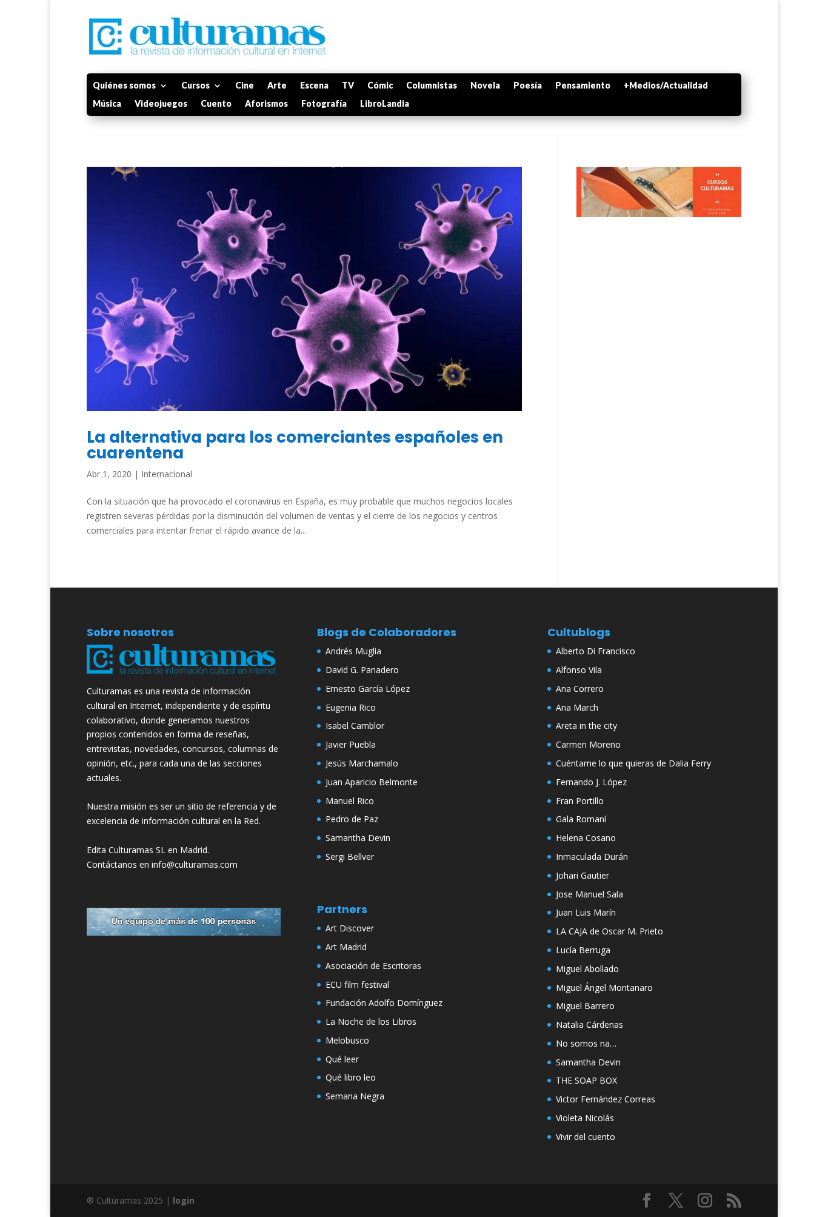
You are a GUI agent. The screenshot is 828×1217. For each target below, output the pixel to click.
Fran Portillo (580, 800)
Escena (314, 85)
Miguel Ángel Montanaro (604, 987)
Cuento (216, 104)
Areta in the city (586, 725)
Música (107, 104)
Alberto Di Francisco (595, 651)
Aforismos (266, 104)
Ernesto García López (368, 688)
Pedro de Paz (352, 819)
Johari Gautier (582, 875)
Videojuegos (161, 104)
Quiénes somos (124, 85)
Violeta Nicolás (585, 1118)
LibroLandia (384, 104)
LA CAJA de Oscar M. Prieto (609, 931)
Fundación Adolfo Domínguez (384, 1002)
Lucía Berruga (583, 950)
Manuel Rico (350, 800)
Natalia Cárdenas (589, 1024)
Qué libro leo (351, 1077)
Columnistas (431, 85)
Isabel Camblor (355, 725)
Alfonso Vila (579, 670)
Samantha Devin (358, 837)
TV (348, 85)
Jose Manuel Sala (589, 894)
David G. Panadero (362, 670)
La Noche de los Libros (371, 1021)
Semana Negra (355, 1096)
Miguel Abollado (587, 968)
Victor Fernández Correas (605, 1099)
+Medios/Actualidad (666, 85)
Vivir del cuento (585, 1136)
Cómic (380, 85)
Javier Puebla (351, 744)
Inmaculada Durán (592, 856)
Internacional (166, 474)
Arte (277, 85)
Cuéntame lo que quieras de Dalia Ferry (633, 763)
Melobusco (347, 1040)
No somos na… (586, 1043)
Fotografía (324, 104)
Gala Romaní (581, 819)
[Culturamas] (184, 676)
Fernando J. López (591, 782)
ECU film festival (357, 984)
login (184, 1200)
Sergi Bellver (350, 856)
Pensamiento (582, 85)
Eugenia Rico (351, 707)
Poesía (527, 85)
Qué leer (342, 1059)
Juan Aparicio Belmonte (372, 782)
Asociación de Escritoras (373, 965)
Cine (244, 85)
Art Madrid (346, 947)
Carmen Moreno (588, 744)
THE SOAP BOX (586, 1080)
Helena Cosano (586, 837)
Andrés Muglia (353, 651)
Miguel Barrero (585, 1005)
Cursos (195, 85)
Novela (485, 85)
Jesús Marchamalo (362, 763)
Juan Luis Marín (586, 912)
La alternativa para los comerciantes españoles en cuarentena (295, 445)
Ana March (577, 707)
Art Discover (350, 928)
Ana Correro (580, 688)
